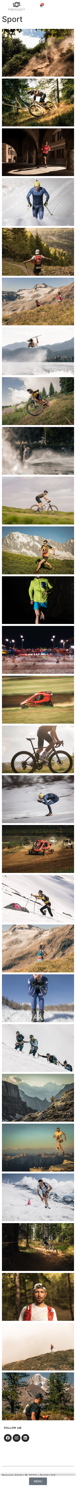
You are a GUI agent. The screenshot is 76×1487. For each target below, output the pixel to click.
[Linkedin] (25, 1438)
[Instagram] (16, 1438)
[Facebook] (8, 1438)
